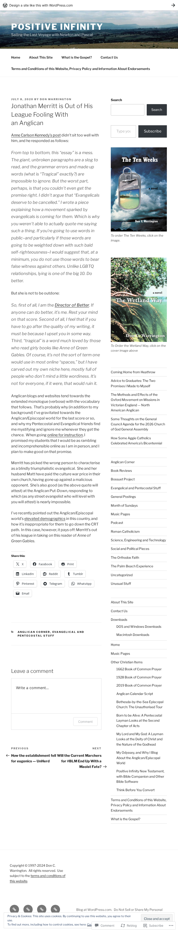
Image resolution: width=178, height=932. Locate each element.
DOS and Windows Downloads (138, 626)
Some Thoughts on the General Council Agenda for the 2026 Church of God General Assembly (138, 424)
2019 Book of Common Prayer (139, 685)
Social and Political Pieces (130, 549)
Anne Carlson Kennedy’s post (36, 135)
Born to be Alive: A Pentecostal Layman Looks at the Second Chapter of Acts (139, 720)
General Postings (123, 497)
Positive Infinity (57, 27)
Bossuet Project (123, 479)
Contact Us (109, 57)
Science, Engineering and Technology (138, 540)
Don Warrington (55, 99)
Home (15, 57)
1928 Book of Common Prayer (139, 677)
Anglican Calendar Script (134, 694)
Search (116, 100)
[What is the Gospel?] (41, 909)
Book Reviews (121, 471)
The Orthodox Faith (125, 557)
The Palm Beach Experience (132, 566)
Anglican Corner (34, 632)
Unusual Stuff (121, 583)
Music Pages (120, 514)
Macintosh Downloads (132, 635)
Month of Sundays (124, 505)
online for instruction (65, 435)
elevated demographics (44, 518)
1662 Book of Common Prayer (139, 669)
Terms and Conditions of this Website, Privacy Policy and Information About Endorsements (80, 69)
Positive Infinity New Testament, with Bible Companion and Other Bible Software (140, 776)
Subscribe (152, 131)
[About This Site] (28, 909)
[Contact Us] (55, 909)
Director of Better (72, 305)
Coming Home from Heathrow (133, 372)
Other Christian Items (127, 662)
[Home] (14, 909)
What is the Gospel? (76, 57)
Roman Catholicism (125, 531)
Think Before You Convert (135, 790)
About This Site (41, 57)
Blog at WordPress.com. (94, 910)
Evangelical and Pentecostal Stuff (136, 488)
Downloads (119, 619)
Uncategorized (122, 575)
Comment (85, 722)
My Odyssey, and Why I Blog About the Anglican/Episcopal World (138, 757)
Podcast (117, 523)
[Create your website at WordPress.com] (89, 5)
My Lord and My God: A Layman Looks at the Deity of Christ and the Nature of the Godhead (139, 739)
